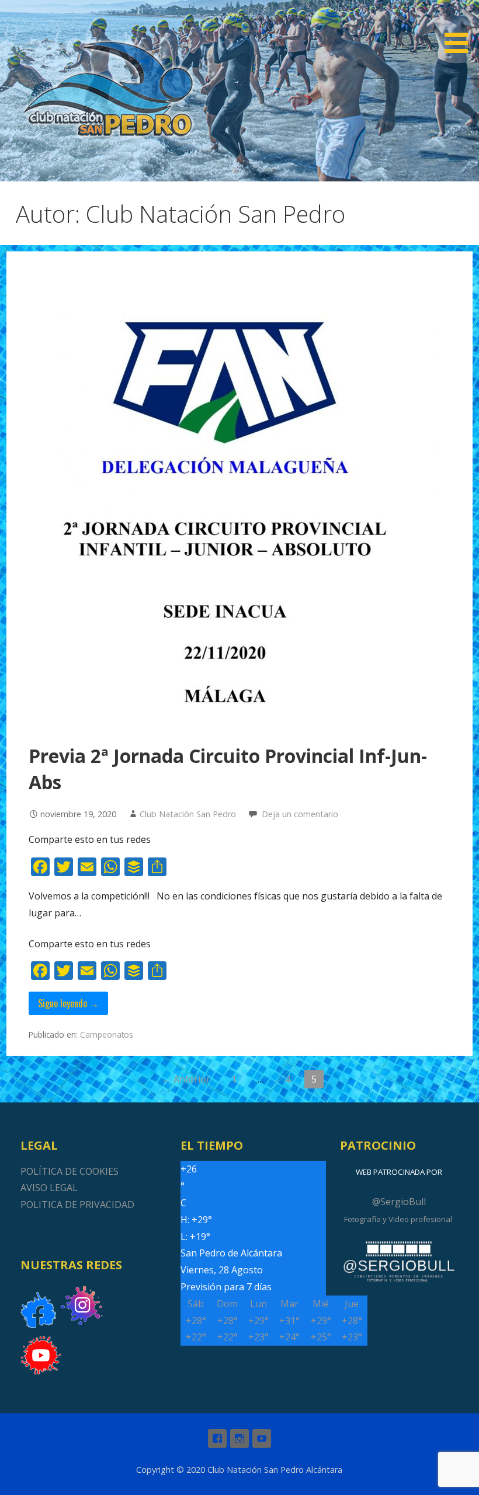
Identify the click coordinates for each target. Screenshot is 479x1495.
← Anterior (186, 1079)
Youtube (261, 1438)
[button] (460, 28)
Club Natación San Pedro (188, 814)
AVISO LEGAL (49, 1187)
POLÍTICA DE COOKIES (69, 1171)
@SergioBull (399, 1201)
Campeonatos (106, 1034)
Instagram (239, 1438)
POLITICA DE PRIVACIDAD (77, 1204)
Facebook (217, 1438)
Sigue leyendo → (68, 1003)
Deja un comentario (300, 814)
